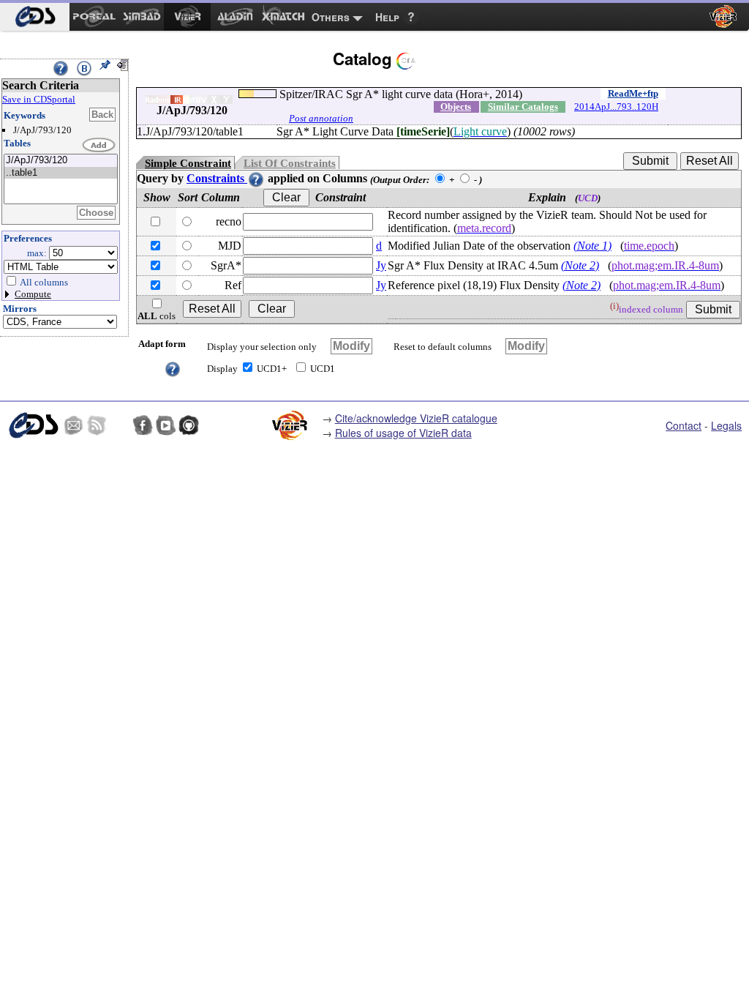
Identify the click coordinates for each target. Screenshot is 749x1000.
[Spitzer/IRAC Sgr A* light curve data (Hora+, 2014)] (60, 160)
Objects (455, 106)
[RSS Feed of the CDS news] (96, 425)
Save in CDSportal (38, 99)
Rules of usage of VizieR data (403, 432)
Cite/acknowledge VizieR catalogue (416, 418)
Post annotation (321, 118)
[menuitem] (34, 17)
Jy (381, 265)
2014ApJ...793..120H (616, 106)
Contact (683, 425)
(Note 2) (580, 265)
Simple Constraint (188, 163)
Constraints (217, 178)
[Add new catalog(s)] (99, 146)
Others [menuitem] (331, 17)
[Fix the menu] (104, 65)
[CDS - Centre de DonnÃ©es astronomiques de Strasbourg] (33, 425)
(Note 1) (592, 245)
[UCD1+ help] (172, 367)
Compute (33, 293)
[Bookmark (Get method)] (84, 68)
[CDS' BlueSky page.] (120, 425)
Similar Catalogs (523, 106)
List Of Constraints (290, 163)
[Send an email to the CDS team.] (74, 425)
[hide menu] (122, 65)
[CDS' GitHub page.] (188, 425)
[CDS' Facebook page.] (142, 425)
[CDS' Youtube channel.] (166, 425)
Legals (726, 425)
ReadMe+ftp (633, 93)
